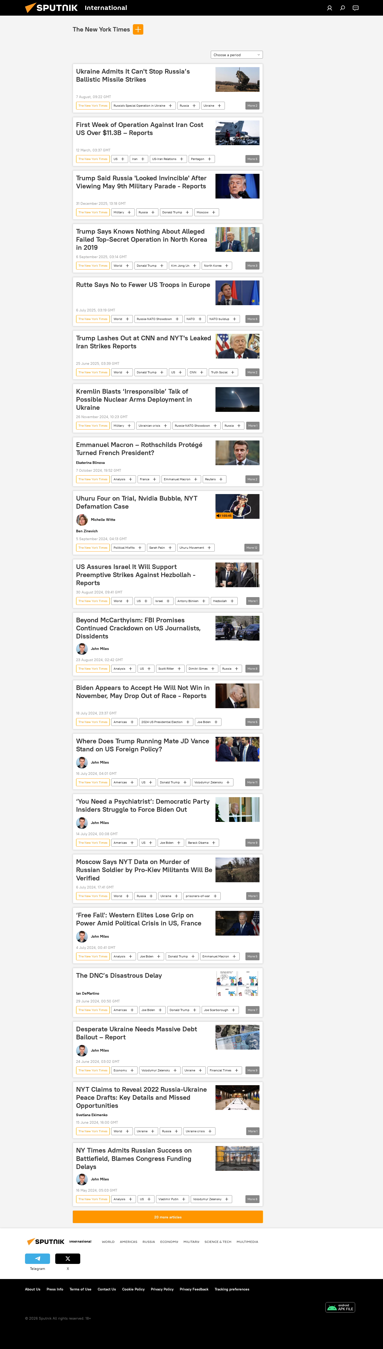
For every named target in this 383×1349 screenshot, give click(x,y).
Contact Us (107, 1289)
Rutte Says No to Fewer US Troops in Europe (143, 284)
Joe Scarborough (216, 1010)
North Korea (212, 265)
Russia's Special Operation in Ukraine (139, 105)
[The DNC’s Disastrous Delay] (237, 983)
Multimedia (247, 1241)
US (116, 159)
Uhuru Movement (192, 547)
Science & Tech (218, 1241)
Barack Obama (198, 843)
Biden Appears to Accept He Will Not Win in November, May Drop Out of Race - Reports (143, 691)
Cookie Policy (133, 1289)
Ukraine (208, 105)
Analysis (119, 479)
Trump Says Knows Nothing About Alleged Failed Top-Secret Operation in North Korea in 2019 (141, 239)
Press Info (55, 1289)
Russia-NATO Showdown (154, 319)
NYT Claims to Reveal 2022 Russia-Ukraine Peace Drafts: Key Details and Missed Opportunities (141, 1097)
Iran (135, 159)
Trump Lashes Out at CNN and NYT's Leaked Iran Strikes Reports (143, 342)
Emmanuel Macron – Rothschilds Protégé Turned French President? (139, 448)
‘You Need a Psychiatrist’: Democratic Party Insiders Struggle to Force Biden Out (143, 805)
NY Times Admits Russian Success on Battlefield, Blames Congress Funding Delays (134, 1158)
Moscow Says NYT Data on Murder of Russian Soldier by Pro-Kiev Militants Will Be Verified (144, 870)
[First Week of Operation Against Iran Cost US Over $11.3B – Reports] (237, 132)
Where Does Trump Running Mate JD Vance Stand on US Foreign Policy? (142, 745)
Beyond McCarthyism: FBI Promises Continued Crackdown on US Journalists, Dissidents (138, 628)
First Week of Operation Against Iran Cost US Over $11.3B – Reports (139, 128)
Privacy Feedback (194, 1289)
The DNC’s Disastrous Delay (119, 975)
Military (119, 212)
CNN (193, 372)
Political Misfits (124, 547)
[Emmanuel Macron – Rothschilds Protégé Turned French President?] (237, 452)
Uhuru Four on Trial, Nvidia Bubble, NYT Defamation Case (136, 502)
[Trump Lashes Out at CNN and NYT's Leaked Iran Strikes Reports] (237, 346)
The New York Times (101, 29)
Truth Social (219, 372)
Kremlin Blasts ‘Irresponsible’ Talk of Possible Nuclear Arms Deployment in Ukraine (134, 399)
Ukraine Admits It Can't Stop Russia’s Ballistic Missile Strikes (133, 75)
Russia (184, 105)
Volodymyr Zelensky (208, 782)
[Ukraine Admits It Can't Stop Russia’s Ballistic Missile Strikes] (237, 79)
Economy (120, 1070)
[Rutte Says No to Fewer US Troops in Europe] (237, 292)
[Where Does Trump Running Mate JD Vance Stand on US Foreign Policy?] (237, 749)
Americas (120, 722)
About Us (32, 1289)
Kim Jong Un (180, 265)
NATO (191, 319)
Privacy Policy (162, 1289)
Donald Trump (172, 212)
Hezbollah (220, 601)
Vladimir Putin (168, 1199)
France (144, 479)
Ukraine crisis (195, 1131)
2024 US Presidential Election (162, 722)
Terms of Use (80, 1289)
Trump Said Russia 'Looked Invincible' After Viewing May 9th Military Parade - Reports (141, 182)
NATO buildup (219, 319)
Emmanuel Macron (177, 479)
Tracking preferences (232, 1289)
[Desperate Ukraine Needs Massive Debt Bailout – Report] (237, 1037)
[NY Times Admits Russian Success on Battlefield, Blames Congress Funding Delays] (237, 1158)
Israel (159, 601)
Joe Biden (204, 722)
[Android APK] (340, 1308)
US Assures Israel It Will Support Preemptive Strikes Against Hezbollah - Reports (135, 574)
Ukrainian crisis (149, 425)
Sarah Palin (157, 547)
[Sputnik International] (53, 14)
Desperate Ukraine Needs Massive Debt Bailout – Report (136, 1033)
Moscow (202, 212)
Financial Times (220, 1070)
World (118, 265)
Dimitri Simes (198, 668)
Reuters (210, 479)
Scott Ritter (166, 668)
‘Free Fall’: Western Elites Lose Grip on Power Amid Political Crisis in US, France (138, 919)
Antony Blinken (188, 601)
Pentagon (197, 159)
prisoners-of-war (198, 896)
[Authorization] (329, 8)
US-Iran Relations (164, 159)
